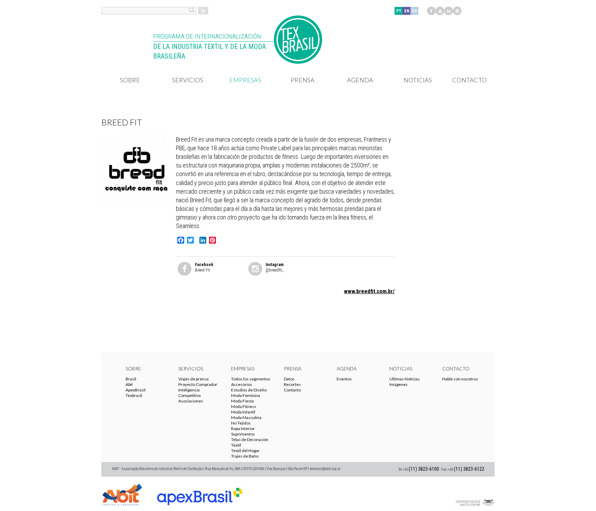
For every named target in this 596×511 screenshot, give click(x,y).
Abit (129, 384)
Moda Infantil (243, 412)
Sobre (130, 80)
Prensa (303, 80)
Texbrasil (134, 395)
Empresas (245, 80)
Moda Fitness (243, 406)
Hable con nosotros (460, 378)
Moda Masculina (246, 417)
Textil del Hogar (245, 450)
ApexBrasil (136, 389)
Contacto (469, 80)
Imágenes (398, 384)
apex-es (199, 494)
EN (406, 11)
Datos (289, 378)
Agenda (360, 80)
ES (414, 11)
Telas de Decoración (249, 439)
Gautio (474, 494)
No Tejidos (241, 423)
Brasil (131, 378)
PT (398, 11)
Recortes (292, 384)
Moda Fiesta (242, 400)
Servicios (187, 80)
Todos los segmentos (250, 378)
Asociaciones (190, 400)
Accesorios (241, 384)
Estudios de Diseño (249, 389)
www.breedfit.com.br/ (369, 291)
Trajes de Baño (244, 456)
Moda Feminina (245, 395)
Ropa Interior (243, 428)
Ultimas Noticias (404, 378)
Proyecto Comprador (197, 384)
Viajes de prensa (193, 378)
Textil (236, 445)
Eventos (344, 378)
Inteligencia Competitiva (189, 392)
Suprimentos (243, 434)
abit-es (122, 494)
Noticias (418, 80)
